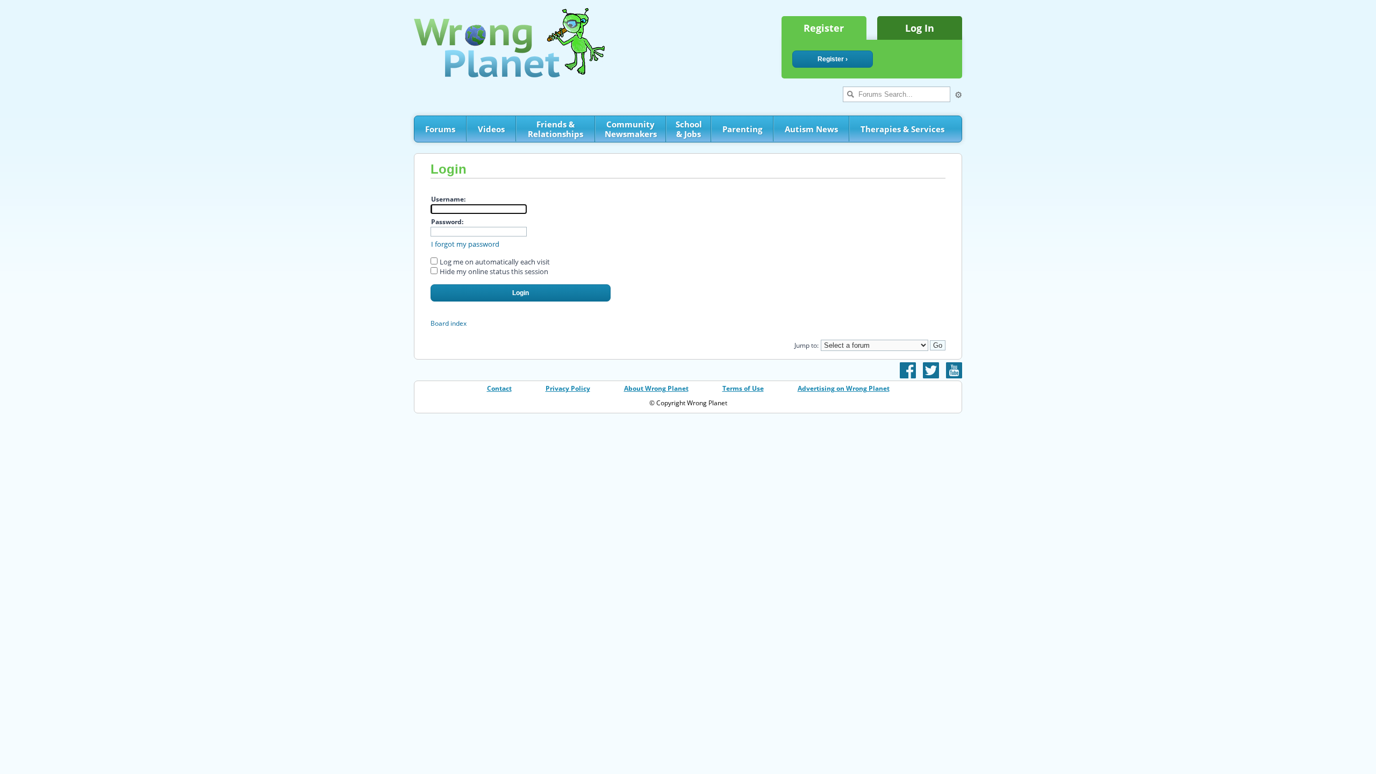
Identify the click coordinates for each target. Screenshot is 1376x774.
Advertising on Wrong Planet (844, 388)
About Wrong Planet (656, 388)
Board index (449, 323)
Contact (499, 388)
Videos (491, 129)
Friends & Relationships (555, 129)
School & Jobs (689, 129)
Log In (919, 28)
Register (824, 28)
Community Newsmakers (631, 129)
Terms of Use (743, 388)
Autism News (811, 129)
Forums (440, 129)
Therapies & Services (902, 129)
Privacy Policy (568, 388)
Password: (447, 221)
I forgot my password (465, 244)
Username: (448, 199)
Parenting (742, 129)
